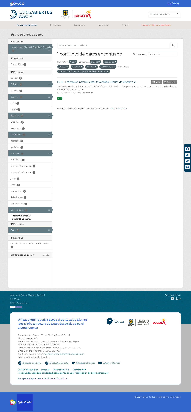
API (112, 108)
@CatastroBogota (58, 363)
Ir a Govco (173, 3)
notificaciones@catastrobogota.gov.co (64, 354)
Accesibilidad (79, 369)
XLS (59, 98)
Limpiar (46, 255)
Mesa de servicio (60, 369)
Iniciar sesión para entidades (156, 25)
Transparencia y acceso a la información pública (42, 378)
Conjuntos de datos (27, 25)
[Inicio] (12, 34)
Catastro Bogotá (111, 363)
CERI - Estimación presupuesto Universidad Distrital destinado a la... (97, 82)
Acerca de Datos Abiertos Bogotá (27, 295)
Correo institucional (28, 369)
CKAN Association (19, 303)
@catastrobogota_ (32, 363)
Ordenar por (139, 54)
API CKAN (15, 299)
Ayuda (125, 25)
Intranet (45, 369)
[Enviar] (178, 14)
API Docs (122, 108)
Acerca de (103, 25)
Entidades (55, 25)
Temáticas (79, 25)
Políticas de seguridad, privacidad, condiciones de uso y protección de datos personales (63, 372)
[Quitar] (75, 62)
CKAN (173, 298)
